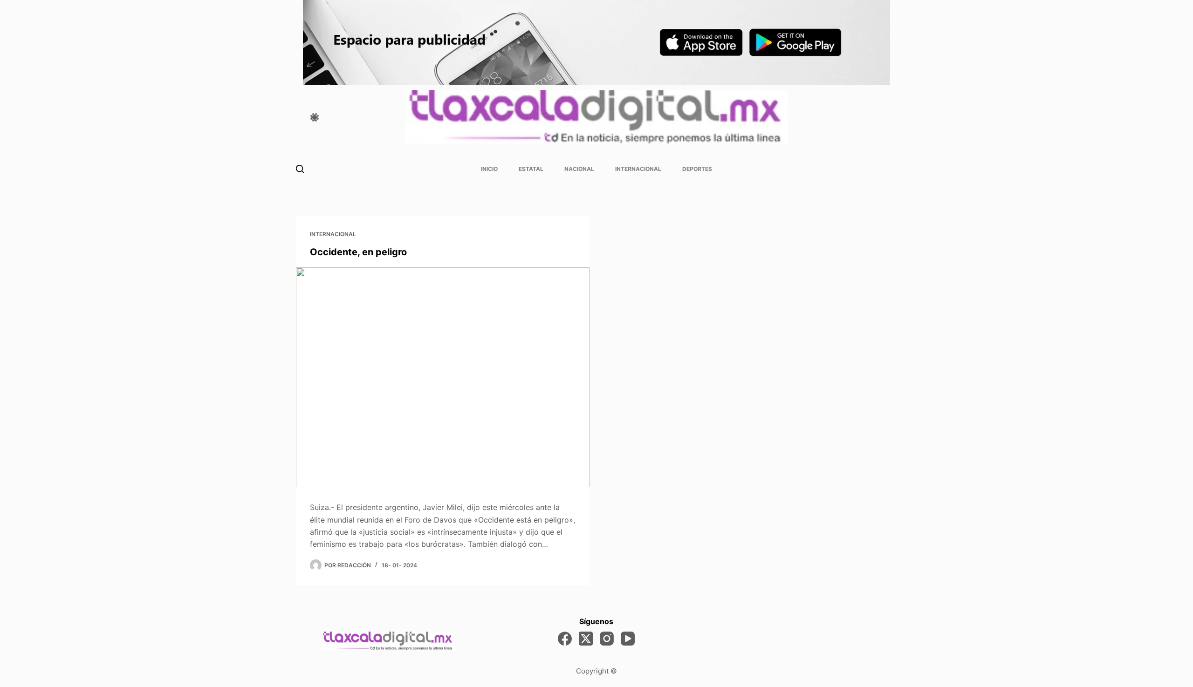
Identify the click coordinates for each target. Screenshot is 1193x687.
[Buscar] (300, 169)
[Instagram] (607, 639)
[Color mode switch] (314, 117)
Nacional (579, 168)
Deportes (697, 168)
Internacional (638, 168)
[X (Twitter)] (586, 639)
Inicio (489, 168)
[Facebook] (565, 639)
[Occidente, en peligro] (443, 377)
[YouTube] (628, 639)
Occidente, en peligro (358, 252)
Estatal (531, 168)
